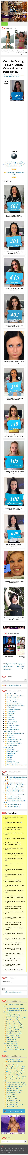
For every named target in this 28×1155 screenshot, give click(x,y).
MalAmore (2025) (9, 656)
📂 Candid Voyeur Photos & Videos (15, 795)
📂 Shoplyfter (9, 723)
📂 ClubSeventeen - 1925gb (13, 1092)
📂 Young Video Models (12, 725)
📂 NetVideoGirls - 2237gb (12, 1016)
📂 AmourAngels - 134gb (12, 1106)
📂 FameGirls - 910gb (11, 1098)
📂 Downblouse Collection (13, 797)
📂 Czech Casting (10, 708)
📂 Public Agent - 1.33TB (12, 1030)
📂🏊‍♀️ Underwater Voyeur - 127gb (15, 1071)
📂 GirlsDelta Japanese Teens (13, 739)
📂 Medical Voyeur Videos (13, 799)
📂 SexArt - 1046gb (10, 1094)
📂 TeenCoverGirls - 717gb (12, 1022)
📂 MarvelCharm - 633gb (12, 1020)
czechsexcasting (14, 76)
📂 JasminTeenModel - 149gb (13, 1086)
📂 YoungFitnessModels (12, 700)
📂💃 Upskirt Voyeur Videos (13, 783)
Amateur (7, 75)
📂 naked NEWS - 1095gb (12, 1037)
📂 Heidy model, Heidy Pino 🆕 (14, 733)
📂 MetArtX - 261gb (10, 1096)
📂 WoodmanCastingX (11, 751)
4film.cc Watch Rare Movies (13, 992)
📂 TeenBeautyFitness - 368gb (13, 1024)
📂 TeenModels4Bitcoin (12, 702)
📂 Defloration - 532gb (11, 1045)
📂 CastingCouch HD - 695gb (13, 1032)
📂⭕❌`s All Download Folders (11, 685)
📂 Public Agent (10, 713)
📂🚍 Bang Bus (9, 735)
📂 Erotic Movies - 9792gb (12, 1059)
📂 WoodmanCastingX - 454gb (13, 1090)
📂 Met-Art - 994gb (10, 1039)
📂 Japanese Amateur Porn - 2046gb (15, 1077)
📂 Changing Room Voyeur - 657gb (15, 1067)
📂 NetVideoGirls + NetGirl (13, 704)
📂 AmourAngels (10, 753)
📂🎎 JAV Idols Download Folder (14, 705)
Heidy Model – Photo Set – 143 (7, 51)
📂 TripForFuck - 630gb (12, 1088)
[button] (2, 1147)
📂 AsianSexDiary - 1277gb (12, 1100)
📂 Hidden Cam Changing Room (14, 789)
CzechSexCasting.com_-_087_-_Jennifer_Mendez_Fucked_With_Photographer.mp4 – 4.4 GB (14, 164)
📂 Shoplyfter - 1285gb (11, 1047)
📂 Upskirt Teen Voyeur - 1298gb (14, 1069)
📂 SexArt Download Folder (13, 743)
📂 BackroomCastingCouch (13, 709)
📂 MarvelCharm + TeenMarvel (14, 696)
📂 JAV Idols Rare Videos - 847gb (14, 1008)
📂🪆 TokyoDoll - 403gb (12, 1065)
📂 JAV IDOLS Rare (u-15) (12, 806)
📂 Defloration (9, 717)
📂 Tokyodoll (9, 715)
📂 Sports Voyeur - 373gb (12, 1075)
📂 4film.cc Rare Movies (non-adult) (15, 765)
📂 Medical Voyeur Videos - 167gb (15, 1083)
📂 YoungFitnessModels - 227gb (14, 1028)
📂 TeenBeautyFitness (11, 698)
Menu (4, 24)
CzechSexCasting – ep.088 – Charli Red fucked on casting (20, 666)
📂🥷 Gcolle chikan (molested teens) (16, 777)
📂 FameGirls (9, 755)
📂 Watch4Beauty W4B (12, 763)
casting (14, 75)
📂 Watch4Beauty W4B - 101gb (14, 1104)
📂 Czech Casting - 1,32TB (12, 1014)
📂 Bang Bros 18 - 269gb (12, 1102)
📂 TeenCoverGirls (10, 694)
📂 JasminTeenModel (11, 741)
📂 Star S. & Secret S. (11, 727)
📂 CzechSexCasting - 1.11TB (13, 1034)
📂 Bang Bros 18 (10, 761)
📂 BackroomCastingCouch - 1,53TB (15, 1018)
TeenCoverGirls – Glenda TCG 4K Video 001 (21, 52)
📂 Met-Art (8, 757)
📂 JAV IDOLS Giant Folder (13, 804)
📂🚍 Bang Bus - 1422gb (12, 1035)
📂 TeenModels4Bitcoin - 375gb (14, 1026)
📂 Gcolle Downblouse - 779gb (13, 1073)
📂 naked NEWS (10, 737)
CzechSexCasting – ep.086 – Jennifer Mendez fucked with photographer (9, 666)
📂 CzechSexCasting (11, 721)
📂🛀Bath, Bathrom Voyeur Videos (15, 785)
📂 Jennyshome (9, 719)
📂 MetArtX (8, 759)
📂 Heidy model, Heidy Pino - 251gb (15, 1085)
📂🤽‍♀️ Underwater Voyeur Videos (15, 787)
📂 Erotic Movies (10, 711)
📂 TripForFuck (9, 749)
